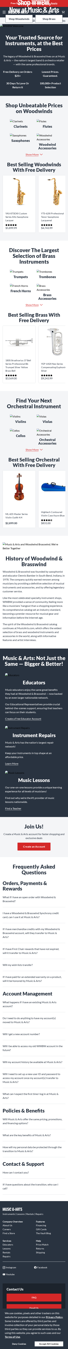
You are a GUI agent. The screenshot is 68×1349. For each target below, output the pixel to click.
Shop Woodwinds (19, 18)
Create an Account (34, 846)
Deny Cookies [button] (19, 1343)
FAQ (34, 1297)
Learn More (11, 763)
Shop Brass (49, 18)
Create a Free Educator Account (23, 718)
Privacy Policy (54, 1317)
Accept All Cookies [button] (49, 1343)
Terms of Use (12, 1336)
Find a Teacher (13, 808)
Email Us (34, 1308)
